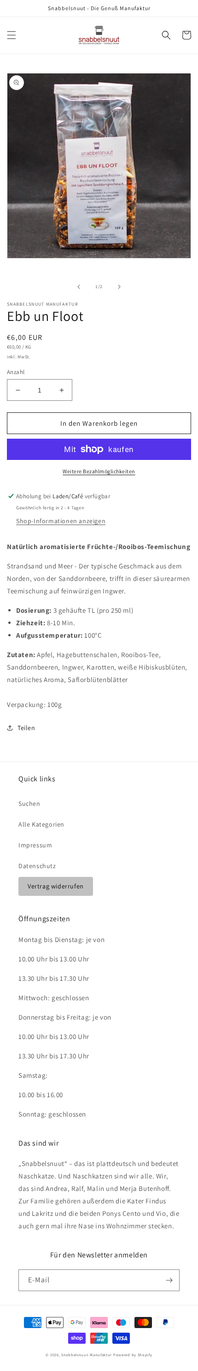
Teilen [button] (26, 728)
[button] (11, 35)
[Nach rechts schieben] (119, 287)
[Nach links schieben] (79, 287)
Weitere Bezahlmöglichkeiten (99, 471)
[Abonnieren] (169, 1280)
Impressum (35, 845)
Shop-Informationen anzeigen (60, 521)
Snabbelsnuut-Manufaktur (86, 1354)
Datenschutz (37, 866)
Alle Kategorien (41, 824)
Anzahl (15, 372)
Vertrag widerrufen (56, 886)
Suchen (29, 803)
